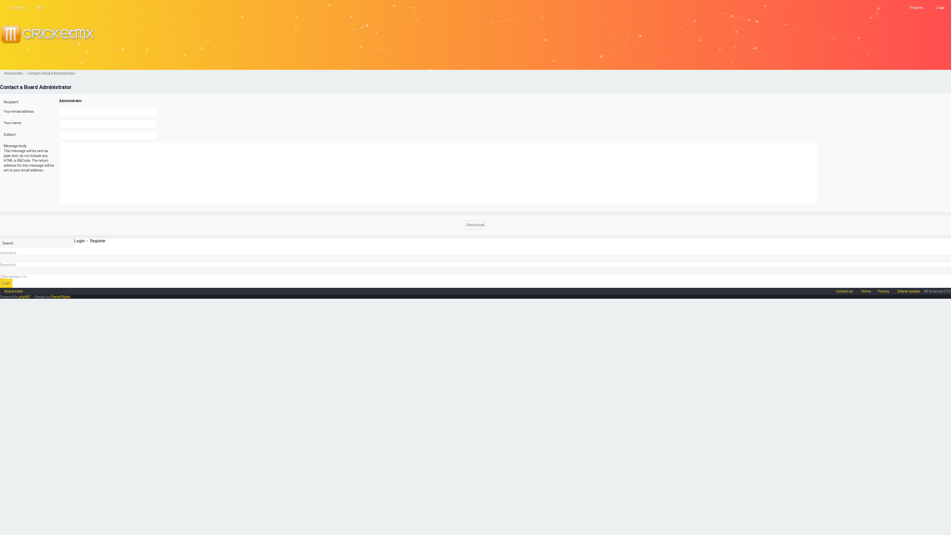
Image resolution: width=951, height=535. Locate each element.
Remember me (15, 277)
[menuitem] (37, 7)
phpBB (24, 297)
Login (79, 241)
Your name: (13, 123)
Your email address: (19, 111)
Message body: (15, 146)
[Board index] (49, 35)
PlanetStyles (60, 297)
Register (98, 241)
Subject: (10, 134)
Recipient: (11, 102)
